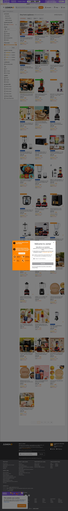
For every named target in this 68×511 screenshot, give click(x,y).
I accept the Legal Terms (47, 252)
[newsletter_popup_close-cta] (53, 242)
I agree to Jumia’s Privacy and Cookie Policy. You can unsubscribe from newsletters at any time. (43, 255)
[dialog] (34, 255)
